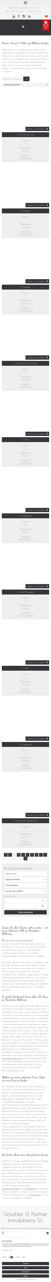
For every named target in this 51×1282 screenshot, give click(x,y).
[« (6, 855)
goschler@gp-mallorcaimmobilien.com (25, 8)
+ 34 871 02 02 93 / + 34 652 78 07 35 (25, 11)
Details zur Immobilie (36, 129)
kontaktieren (35, 1194)
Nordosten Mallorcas (12, 1058)
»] (25, 858)
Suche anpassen (25, 912)
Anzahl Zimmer (10, 896)
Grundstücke (30, 1188)
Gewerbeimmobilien (11, 1188)
